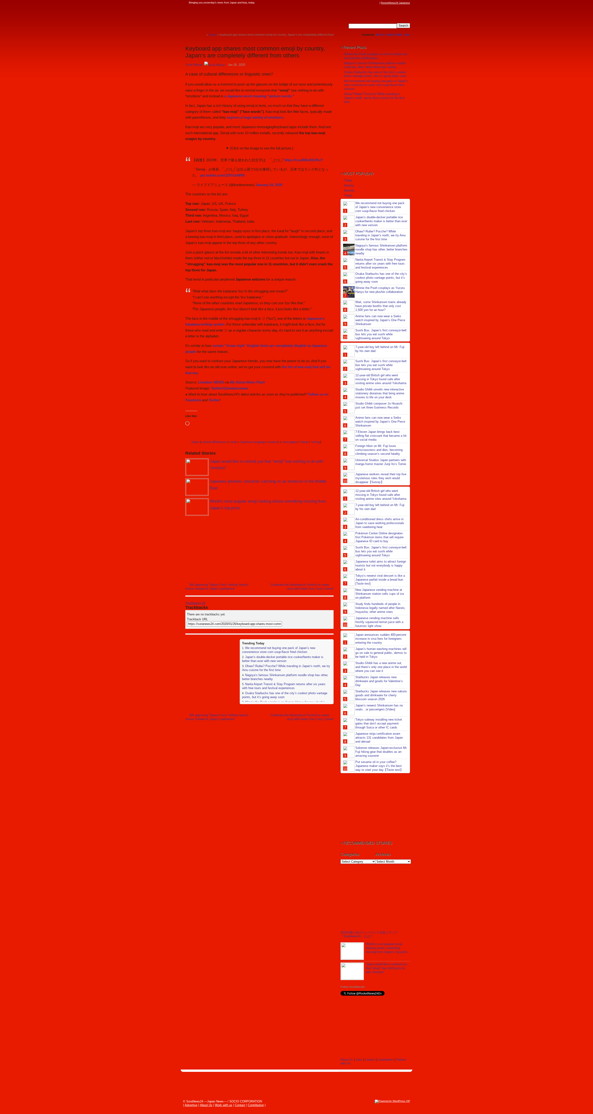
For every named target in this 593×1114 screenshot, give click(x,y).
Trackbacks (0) (195, 603)
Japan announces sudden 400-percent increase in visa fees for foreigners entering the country (380, 638)
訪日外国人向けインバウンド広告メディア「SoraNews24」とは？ (369, 934)
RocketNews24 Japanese (395, 2)
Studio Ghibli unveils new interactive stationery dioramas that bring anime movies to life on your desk (379, 393)
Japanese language (253, 442)
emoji (233, 442)
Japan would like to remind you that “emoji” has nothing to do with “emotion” (386, 968)
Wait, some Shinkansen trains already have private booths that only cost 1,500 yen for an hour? (380, 306)
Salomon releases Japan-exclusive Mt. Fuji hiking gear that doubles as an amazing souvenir (381, 751)
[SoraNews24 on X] (368, 2)
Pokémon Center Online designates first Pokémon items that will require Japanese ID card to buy (379, 537)
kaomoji (274, 442)
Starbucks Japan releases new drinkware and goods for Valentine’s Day (379, 681)
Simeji (304, 442)
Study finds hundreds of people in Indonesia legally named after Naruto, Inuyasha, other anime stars (380, 608)
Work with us (223, 1105)
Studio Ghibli (393, 34)
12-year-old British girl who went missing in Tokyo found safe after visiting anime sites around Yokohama (380, 379)
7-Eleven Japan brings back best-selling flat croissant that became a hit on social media (381, 435)
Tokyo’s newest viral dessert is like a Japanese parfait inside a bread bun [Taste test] (380, 579)
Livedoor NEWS (211, 382)
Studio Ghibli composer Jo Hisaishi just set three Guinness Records (378, 405)
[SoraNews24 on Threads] (364, 2)
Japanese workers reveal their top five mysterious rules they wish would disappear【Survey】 (380, 478)
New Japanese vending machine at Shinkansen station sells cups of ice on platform (379, 593)
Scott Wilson (193, 64)
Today (348, 180)
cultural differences (214, 442)
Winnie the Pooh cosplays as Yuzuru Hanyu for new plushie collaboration (375, 56)
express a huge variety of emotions (255, 117)
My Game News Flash (247, 382)
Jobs (407, 34)
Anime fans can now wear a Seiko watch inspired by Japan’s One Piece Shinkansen (380, 320)
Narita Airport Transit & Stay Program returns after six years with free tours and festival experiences (283, 686)
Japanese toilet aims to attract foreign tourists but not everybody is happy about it (380, 565)
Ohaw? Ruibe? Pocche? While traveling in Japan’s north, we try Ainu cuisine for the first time (374, 98)
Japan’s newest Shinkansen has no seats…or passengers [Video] (379, 707)
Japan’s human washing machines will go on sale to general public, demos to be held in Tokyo (381, 652)
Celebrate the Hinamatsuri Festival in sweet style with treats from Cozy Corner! (302, 586)
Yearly (348, 195)
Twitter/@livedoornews (229, 388)
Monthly (349, 190)
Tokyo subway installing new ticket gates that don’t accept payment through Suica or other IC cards (378, 723)
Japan (195, 442)
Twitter (214, 400)
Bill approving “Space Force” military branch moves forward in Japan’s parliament (216, 586)
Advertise (191, 1105)
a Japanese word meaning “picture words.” (259, 96)
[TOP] (202, 34)
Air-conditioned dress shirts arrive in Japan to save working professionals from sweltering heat (379, 523)
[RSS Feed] (377, 2)
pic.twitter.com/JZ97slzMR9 (222, 175)
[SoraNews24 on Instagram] (359, 2)
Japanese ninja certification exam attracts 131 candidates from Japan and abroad (379, 737)
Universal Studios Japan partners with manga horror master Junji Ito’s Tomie (380, 462)
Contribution (386, 1059)
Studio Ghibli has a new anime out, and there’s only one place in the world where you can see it (381, 667)
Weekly (349, 185)
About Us (347, 1059)
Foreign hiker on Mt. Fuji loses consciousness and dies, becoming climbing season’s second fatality (379, 450)
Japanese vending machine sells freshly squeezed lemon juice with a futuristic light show (379, 622)
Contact (370, 1059)
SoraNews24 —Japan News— (233, 17)
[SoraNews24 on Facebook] (355, 2)
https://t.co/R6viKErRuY (303, 160)
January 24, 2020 (268, 185)
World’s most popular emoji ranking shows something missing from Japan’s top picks (387, 948)
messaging (289, 442)
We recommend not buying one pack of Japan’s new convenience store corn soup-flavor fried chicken (278, 650)
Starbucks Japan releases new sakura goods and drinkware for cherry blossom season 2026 (381, 695)
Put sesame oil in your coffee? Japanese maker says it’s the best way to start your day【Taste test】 (379, 766)
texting (315, 442)
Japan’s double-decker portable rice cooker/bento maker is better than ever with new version (282, 659)
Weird (379, 34)
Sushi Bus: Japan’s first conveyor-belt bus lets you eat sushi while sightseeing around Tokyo (381, 334)
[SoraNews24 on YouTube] (372, 2)
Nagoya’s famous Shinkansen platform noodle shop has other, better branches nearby (375, 65)
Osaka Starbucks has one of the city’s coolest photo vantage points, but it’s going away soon (375, 74)
